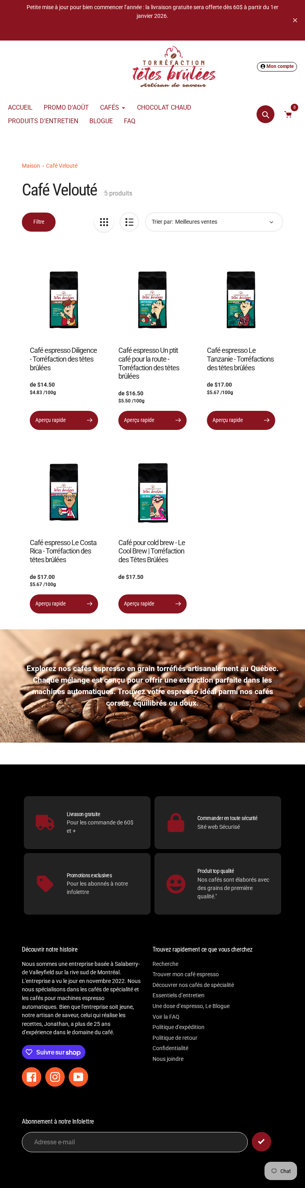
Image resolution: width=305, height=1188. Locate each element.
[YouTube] (234, 674)
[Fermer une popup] (281, 502)
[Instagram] (222, 674)
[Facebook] (210, 674)
